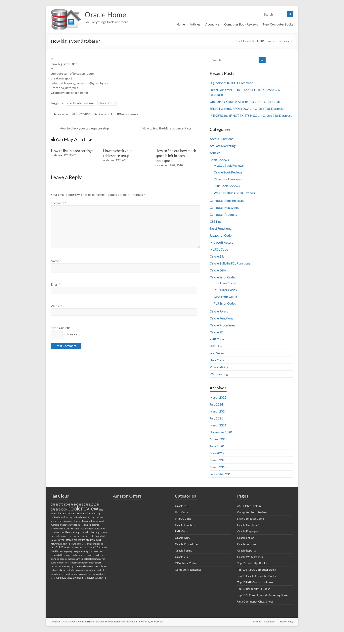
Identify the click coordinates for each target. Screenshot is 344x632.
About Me (212, 24)
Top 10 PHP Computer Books (255, 582)
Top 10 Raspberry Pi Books (253, 588)
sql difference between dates (84, 566)
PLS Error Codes (225, 303)
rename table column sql (71, 559)
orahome (62, 114)
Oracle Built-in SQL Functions (230, 263)
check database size (80, 103)
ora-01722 (57, 547)
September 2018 (221, 474)
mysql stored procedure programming (79, 539)
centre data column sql (83, 517)
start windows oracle (75, 570)
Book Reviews (219, 160)
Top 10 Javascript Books (252, 563)
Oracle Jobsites (246, 544)
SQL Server (217, 353)
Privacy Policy (286, 621)
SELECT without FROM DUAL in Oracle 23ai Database (247, 108)
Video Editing (219, 367)
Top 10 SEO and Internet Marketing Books (262, 595)
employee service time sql (72, 536)
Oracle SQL (217, 332)
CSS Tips (215, 221)
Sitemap (257, 621)
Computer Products (223, 214)
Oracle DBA (105, 114)
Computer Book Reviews (241, 24)
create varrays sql (68, 524)
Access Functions (221, 139)
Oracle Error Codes (223, 277)
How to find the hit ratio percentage (168, 128)
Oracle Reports (246, 550)
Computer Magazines (224, 207)
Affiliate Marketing (223, 146)
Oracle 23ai (217, 256)
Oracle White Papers (250, 557)
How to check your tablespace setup (82, 128)
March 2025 (218, 397)
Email (55, 284)
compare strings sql (73, 521)
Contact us (270, 621)
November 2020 (221, 432)
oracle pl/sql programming (73, 551)
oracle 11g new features (75, 547)
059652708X (59, 504)
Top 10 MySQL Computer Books (257, 569)
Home (180, 24)
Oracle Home (105, 14)
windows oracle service (84, 574)
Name (56, 261)
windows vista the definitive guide (75, 577)
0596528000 (59, 509)
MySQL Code (219, 249)
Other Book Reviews (228, 179)
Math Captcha (60, 327)
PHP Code (217, 339)
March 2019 (218, 467)
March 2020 (218, 460)
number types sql (95, 543)
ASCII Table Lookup (249, 506)
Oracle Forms (219, 311)
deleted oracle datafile (88, 524)
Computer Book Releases (227, 200)
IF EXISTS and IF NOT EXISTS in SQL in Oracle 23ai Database (251, 115)
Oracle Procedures (222, 325)
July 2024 (216, 404)
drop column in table (84, 532)
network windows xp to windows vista (69, 543)
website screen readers (62, 574)
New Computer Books (278, 24)
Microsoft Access (221, 242)
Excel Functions (220, 228)
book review (82, 508)
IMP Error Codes (225, 290)
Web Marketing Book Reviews (234, 192)
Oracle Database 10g (250, 525)
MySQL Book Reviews (229, 165)
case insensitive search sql (87, 513)
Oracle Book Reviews (228, 172)
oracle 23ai (94, 547)
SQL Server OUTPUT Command (231, 83)
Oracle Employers (248, 531)
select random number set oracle (79, 562)
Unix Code (217, 360)
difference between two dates (65, 528)
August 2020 (218, 439)
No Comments (129, 114)
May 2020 (217, 453)
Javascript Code (221, 235)
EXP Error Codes (225, 283)
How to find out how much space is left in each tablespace (175, 155)
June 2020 (217, 446)
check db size (107, 103)
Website (56, 306)
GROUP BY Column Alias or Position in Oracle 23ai (245, 101)
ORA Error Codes (225, 296)
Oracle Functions (221, 318)
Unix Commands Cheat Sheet (255, 601)
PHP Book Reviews (227, 186)
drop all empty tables (90, 528)
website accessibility (96, 570)
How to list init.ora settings (72, 150)
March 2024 (218, 411)
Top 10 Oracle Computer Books (256, 576)
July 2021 (216, 418)
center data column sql (61, 517)
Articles (195, 24)
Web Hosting (219, 374)
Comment (58, 203)
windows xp (100, 577)
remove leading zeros (74, 555)
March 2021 (218, 425)
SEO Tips (216, 346)
